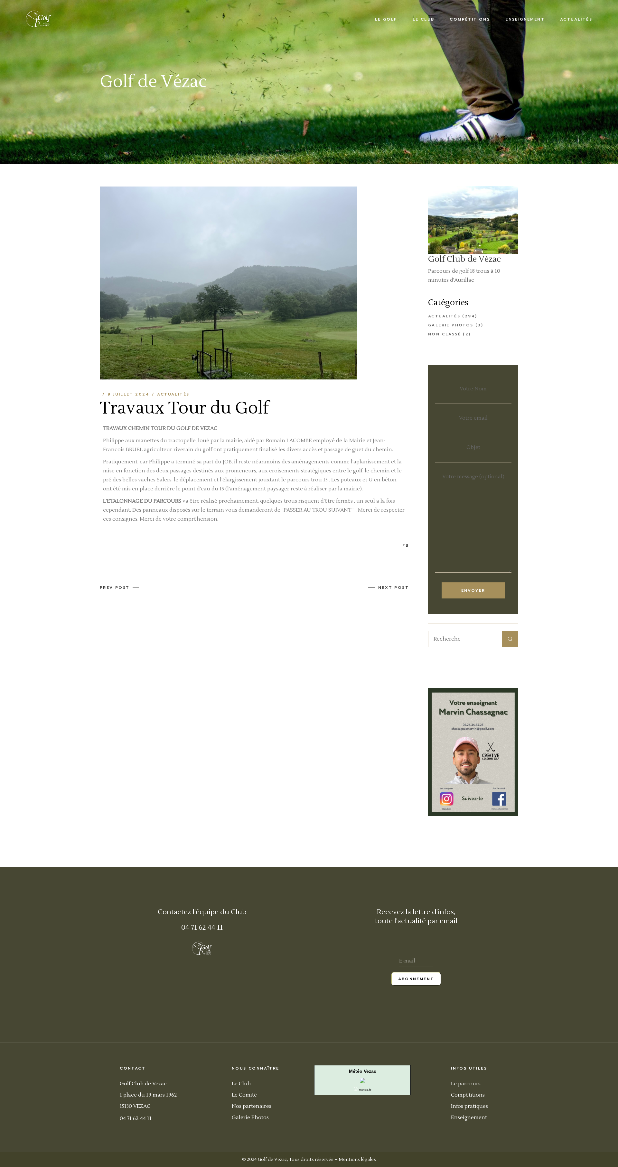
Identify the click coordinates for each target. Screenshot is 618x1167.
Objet (473, 447)
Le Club (241, 1083)
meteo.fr (365, 1089)
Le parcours (466, 1083)
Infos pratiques (469, 1106)
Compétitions (468, 1095)
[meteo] (362, 1080)
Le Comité (244, 1095)
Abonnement (416, 979)
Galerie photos (450, 325)
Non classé (444, 334)
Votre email (473, 418)
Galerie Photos (250, 1117)
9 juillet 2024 (128, 394)
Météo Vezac (362, 1071)
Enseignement (469, 1117)
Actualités (173, 394)
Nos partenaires (251, 1106)
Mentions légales (357, 1159)
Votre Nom (473, 389)
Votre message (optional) (473, 476)
